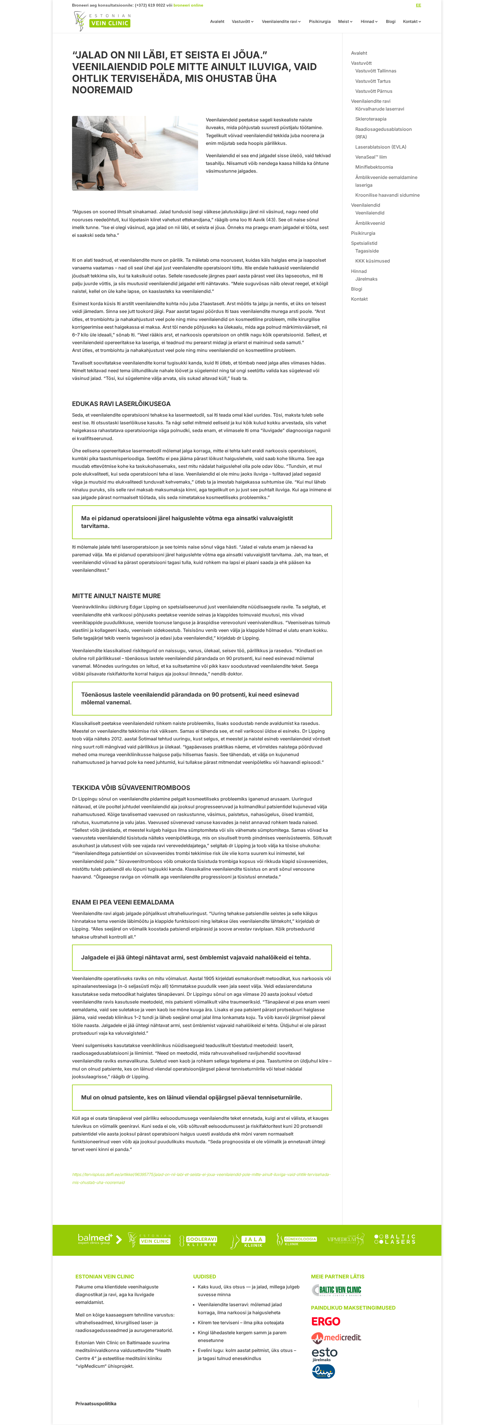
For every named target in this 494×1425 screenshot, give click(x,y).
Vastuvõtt (241, 21)
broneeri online (188, 5)
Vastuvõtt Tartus (373, 81)
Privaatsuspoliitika (95, 1403)
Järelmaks (366, 279)
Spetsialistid (364, 243)
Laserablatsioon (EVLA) (381, 147)
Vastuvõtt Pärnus (374, 91)
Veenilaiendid (365, 205)
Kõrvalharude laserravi (379, 109)
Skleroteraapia (371, 119)
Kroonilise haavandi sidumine (387, 195)
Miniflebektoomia (374, 167)
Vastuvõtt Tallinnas (376, 71)
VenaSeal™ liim (371, 157)
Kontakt (410, 21)
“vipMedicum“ (91, 1366)
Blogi (391, 21)
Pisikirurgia (320, 21)
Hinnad (367, 21)
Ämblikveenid (370, 223)
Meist (343, 21)
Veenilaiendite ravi (279, 21)
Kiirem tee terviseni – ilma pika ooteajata (241, 1322)
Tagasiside (367, 251)
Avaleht (217, 21)
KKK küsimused (372, 261)
